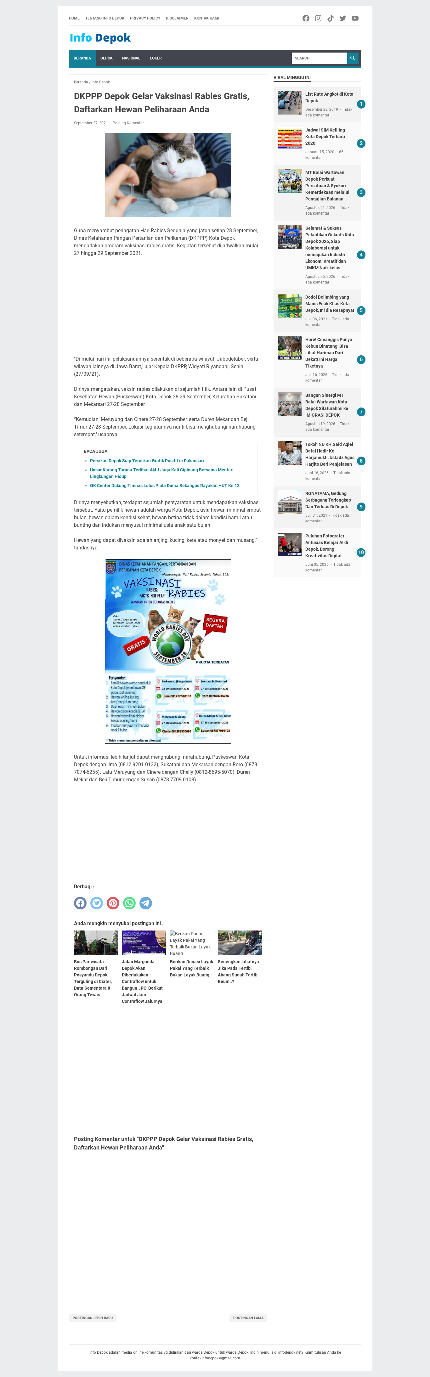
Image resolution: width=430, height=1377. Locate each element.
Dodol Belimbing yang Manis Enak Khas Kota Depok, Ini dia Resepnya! (329, 304)
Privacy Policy (145, 18)
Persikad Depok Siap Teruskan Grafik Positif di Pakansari (147, 460)
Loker (156, 58)
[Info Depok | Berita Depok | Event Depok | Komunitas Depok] (100, 38)
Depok (106, 58)
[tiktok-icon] (331, 18)
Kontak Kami (206, 18)
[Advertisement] (168, 306)
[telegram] (145, 903)
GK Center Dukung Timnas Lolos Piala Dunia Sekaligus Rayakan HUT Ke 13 (165, 485)
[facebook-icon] (306, 18)
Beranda (82, 58)
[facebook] (80, 903)
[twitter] (96, 903)
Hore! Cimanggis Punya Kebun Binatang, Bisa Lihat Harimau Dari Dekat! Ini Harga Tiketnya (328, 352)
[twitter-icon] (343, 18)
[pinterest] (113, 903)
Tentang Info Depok (104, 18)
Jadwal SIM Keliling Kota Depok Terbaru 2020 (325, 136)
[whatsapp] (129, 903)
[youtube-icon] (355, 18)
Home (74, 18)
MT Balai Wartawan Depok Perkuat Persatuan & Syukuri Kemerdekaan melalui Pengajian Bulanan (327, 185)
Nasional (131, 58)
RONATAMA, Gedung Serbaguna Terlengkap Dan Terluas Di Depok (328, 500)
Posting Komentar (128, 123)
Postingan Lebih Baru (93, 1318)
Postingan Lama (248, 1318)
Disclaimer (177, 18)
